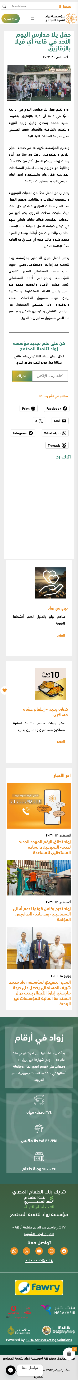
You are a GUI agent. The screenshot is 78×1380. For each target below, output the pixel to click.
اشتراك (22, 376)
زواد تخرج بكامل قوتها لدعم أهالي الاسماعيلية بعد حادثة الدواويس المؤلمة (42, 913)
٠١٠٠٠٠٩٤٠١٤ (39, 1259)
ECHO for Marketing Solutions (49, 1339)
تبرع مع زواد (58, 607)
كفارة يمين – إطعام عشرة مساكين (45, 711)
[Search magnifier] (4, 6)
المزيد (61, 635)
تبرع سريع (11, 18)
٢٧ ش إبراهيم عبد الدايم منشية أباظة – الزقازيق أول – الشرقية (39, 1230)
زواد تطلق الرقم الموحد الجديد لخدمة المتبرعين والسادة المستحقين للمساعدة (45, 847)
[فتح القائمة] (32, 18)
